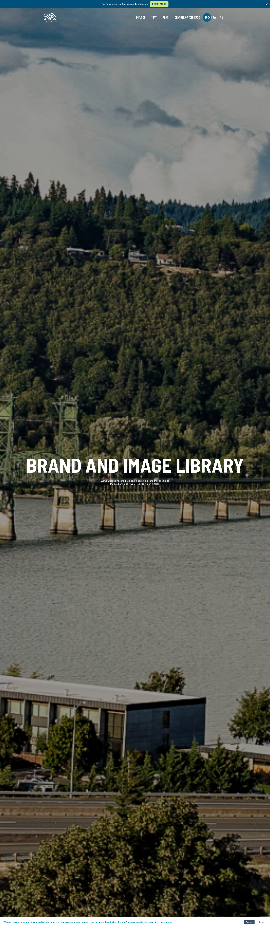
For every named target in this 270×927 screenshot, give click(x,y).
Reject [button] (262, 922)
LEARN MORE (159, 4)
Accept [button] (249, 922)
